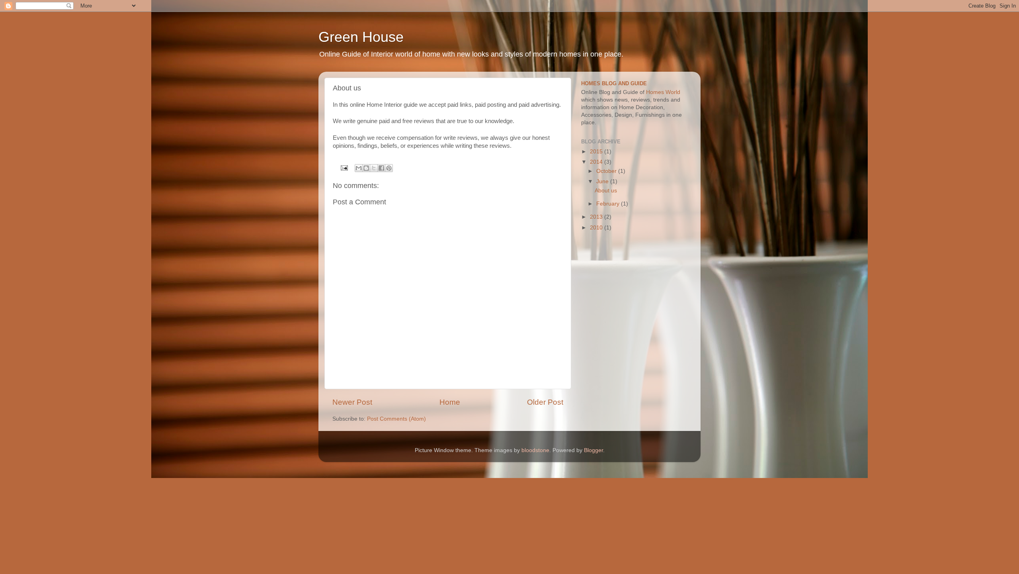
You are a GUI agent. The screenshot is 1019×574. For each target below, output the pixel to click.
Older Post (545, 402)
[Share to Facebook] (381, 168)
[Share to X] (374, 168)
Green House (361, 37)
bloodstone (535, 450)
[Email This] (359, 168)
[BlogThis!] (366, 168)
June (603, 181)
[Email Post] (344, 167)
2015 (597, 152)
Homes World (663, 92)
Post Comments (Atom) (396, 419)
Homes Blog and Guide (614, 83)
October (607, 171)
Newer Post (352, 402)
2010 (597, 228)
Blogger (593, 450)
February (608, 204)
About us (606, 191)
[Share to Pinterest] (389, 168)
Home (449, 402)
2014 (597, 162)
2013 (597, 217)
